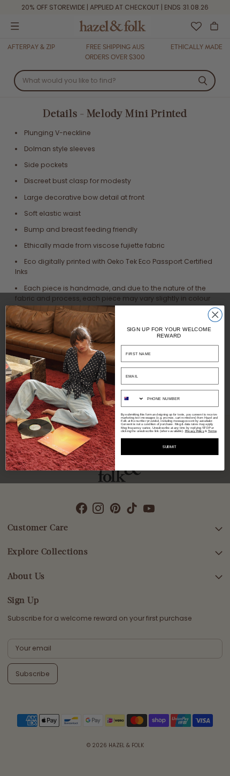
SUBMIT (170, 446)
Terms (212, 431)
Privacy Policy (194, 431)
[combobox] (132, 398)
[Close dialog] (215, 315)
